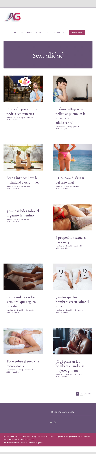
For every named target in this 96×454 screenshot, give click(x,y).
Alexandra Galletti (15, 117)
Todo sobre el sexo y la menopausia (22, 363)
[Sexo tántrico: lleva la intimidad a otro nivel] (23, 157)
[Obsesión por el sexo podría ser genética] (23, 89)
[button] (89, 32)
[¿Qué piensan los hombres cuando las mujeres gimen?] (72, 341)
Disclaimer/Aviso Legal (63, 411)
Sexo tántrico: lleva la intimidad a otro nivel (22, 179)
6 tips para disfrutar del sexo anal (69, 179)
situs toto (43, 4)
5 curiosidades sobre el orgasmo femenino (22, 213)
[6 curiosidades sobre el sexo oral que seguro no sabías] (23, 277)
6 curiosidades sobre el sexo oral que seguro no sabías (22, 301)
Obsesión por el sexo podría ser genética (21, 111)
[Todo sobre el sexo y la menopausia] (23, 341)
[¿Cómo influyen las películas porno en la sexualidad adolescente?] (72, 89)
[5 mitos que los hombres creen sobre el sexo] (72, 277)
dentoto (48, 4)
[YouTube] (51, 422)
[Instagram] (54, 422)
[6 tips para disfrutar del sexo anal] (72, 157)
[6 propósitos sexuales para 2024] (72, 217)
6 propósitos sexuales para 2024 (70, 239)
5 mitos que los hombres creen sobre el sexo (72, 301)
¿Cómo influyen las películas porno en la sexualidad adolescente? (70, 116)
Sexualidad (23, 93)
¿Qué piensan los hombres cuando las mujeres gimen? (69, 366)
